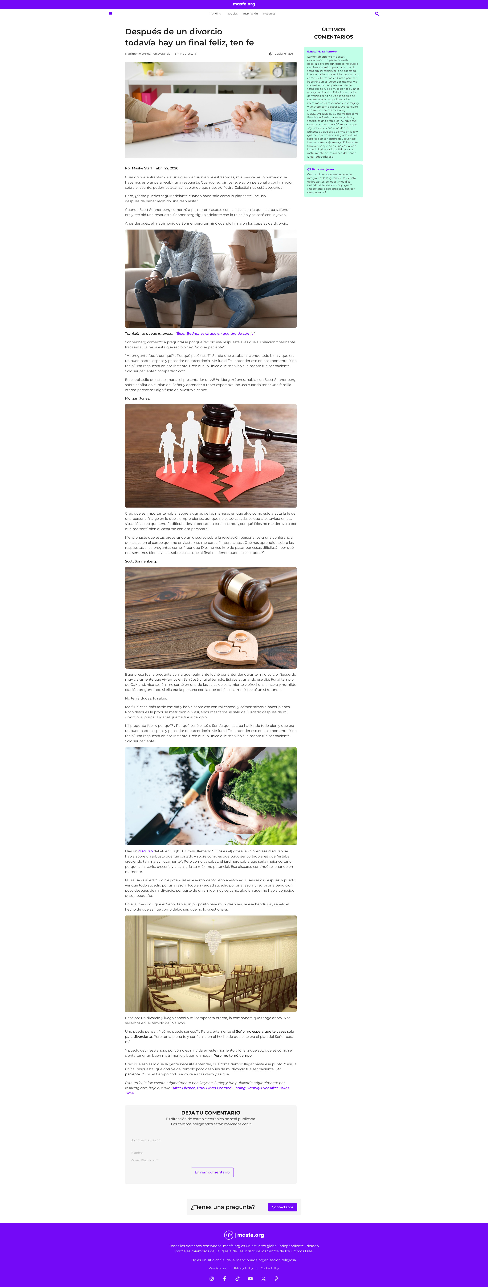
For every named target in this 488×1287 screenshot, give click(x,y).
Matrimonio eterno (137, 53)
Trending (215, 13)
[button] (110, 13)
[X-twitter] (263, 1278)
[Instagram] (211, 1278)
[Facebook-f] (224, 1278)
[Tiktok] (237, 1278)
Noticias (232, 13)
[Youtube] (250, 1278)
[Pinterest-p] (276, 1278)
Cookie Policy (270, 1268)
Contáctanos (217, 1268)
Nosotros (269, 13)
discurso (145, 851)
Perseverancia (161, 53)
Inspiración (250, 13)
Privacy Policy (243, 1268)
